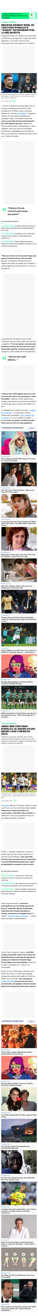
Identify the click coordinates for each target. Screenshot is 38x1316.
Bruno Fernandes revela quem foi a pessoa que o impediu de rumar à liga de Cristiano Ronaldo (18, 244)
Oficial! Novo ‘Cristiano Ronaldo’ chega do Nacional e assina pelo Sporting (17, 878)
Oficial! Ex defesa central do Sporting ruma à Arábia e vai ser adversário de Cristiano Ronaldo (18, 891)
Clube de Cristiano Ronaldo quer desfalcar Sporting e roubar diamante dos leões (18, 228)
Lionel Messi (21, 113)
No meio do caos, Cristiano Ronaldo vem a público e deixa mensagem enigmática (18, 236)
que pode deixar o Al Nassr (18, 916)
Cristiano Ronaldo (8, 981)
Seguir (32, 17)
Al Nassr (6, 805)
